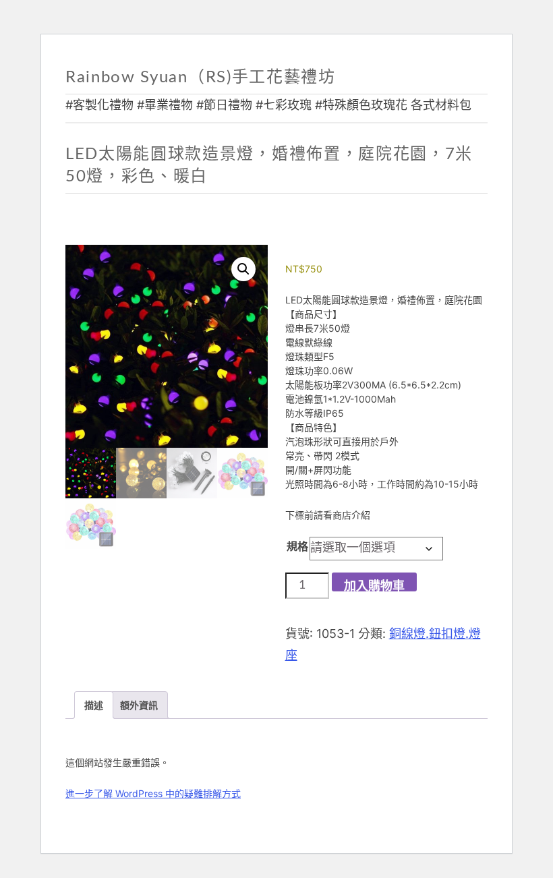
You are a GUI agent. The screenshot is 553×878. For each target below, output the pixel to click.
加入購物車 (374, 586)
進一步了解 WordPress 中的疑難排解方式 (153, 793)
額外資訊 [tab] (139, 705)
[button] (243, 269)
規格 (297, 546)
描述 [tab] (93, 705)
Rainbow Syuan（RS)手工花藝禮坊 (200, 77)
